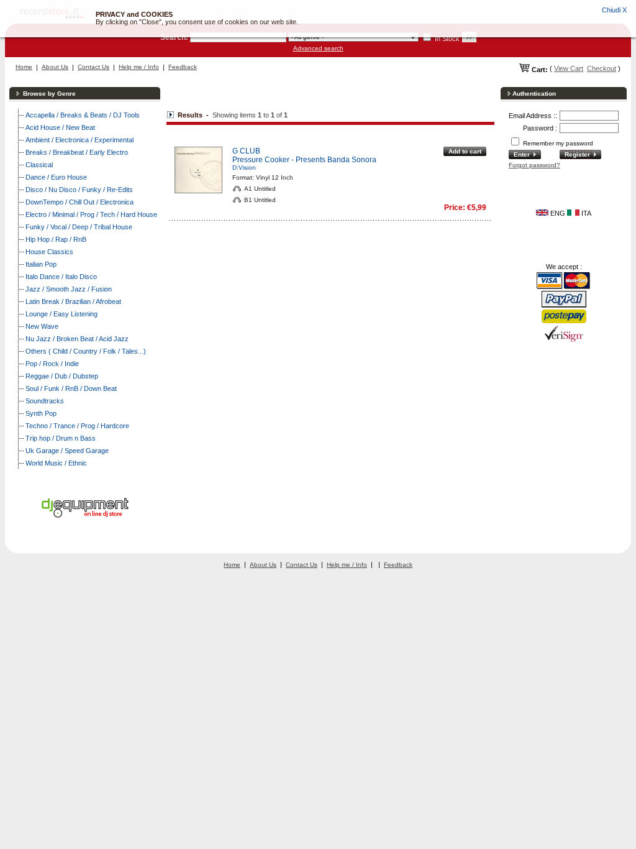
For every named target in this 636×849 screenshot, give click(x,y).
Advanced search (318, 48)
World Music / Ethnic (56, 463)
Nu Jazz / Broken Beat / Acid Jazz (77, 338)
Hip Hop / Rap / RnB (55, 239)
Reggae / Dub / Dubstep (61, 376)
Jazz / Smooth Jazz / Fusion (68, 289)
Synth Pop (41, 413)
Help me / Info (139, 66)
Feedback (182, 66)
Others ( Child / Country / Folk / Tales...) (85, 351)
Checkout (601, 68)
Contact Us (93, 66)
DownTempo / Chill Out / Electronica (79, 202)
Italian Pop (41, 264)
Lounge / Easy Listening (61, 314)
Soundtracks (44, 401)
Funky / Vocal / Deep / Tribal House (78, 227)
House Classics (49, 251)
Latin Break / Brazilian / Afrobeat (73, 301)
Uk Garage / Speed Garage (67, 450)
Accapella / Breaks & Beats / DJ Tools (82, 115)
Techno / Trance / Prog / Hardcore (77, 425)
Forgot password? (534, 165)
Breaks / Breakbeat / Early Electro (76, 152)
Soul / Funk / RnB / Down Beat (71, 388)
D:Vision (244, 167)
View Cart (568, 68)
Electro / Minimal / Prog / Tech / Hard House (91, 214)
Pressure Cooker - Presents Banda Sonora (304, 159)
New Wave (41, 326)
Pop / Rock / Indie (52, 363)
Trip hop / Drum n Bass (60, 438)
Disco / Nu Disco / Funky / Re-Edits (79, 189)
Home (24, 66)
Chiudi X (614, 10)
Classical (39, 164)
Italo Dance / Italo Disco (61, 276)
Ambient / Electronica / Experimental (79, 140)
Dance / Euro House (56, 177)
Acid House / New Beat (60, 127)
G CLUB (246, 151)
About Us (55, 66)
